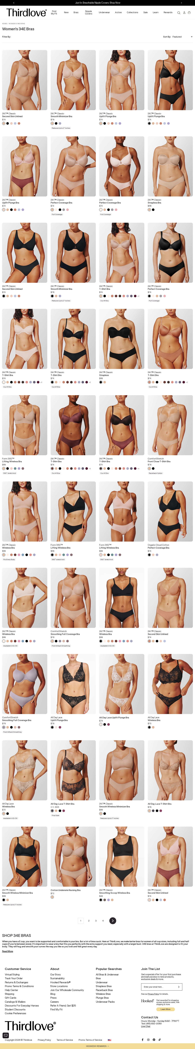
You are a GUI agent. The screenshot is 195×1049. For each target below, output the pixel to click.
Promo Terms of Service (90, 1040)
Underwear (104, 12)
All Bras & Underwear (107, 974)
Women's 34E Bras (17, 24)
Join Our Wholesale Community (67, 990)
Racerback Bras (104, 990)
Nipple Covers (88, 12)
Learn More (165, 1009)
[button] (97, 1046)
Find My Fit (54, 12)
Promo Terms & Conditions (19, 986)
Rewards (168, 12)
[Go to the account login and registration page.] (183, 12)
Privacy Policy (153, 994)
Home (4, 24)
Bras (76, 12)
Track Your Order (14, 978)
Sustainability (57, 978)
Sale (145, 12)
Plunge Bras (102, 998)
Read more (7, 951)
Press (53, 998)
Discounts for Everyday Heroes (22, 1005)
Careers (54, 1001)
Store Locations (59, 986)
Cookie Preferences (15, 1013)
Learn (156, 12)
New (66, 12)
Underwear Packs (105, 1001)
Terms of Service (65, 1040)
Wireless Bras (103, 994)
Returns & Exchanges (16, 982)
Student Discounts (15, 1009)
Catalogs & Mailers (15, 1001)
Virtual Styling (12, 974)
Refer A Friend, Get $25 (63, 1005)
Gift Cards (10, 998)
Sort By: (167, 36)
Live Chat (145, 1026)
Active (118, 12)
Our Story (55, 974)
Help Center (11, 990)
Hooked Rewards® (60, 982)
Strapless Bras (104, 986)
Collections (132, 12)
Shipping (9, 994)
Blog (52, 994)
